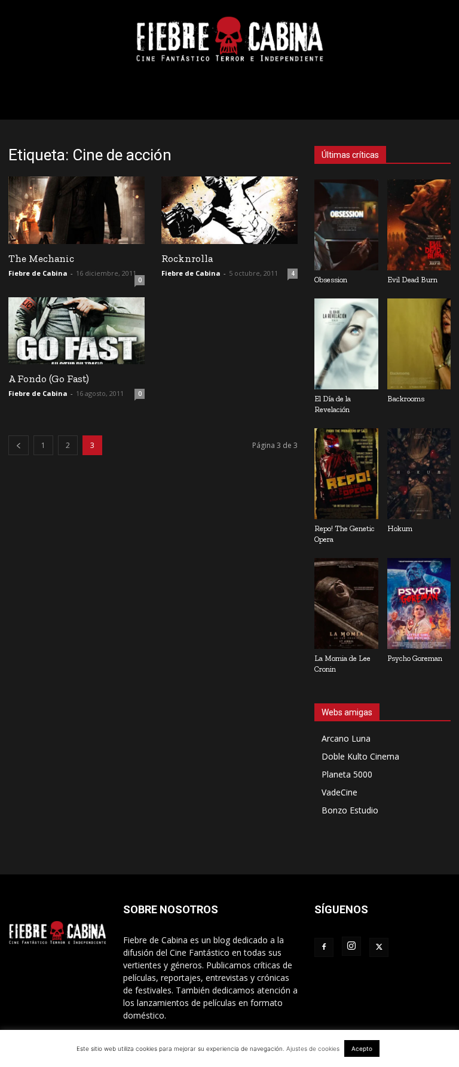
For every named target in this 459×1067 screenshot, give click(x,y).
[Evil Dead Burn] (419, 224)
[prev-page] (18, 445)
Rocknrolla (187, 258)
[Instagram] (351, 946)
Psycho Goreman (414, 658)
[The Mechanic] (76, 210)
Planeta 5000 (347, 774)
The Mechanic (41, 258)
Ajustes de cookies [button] (312, 1048)
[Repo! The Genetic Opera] (346, 473)
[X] (378, 947)
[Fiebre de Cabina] (229, 39)
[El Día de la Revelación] (346, 343)
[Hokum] (419, 473)
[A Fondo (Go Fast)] (76, 331)
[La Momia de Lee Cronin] (346, 603)
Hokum (399, 528)
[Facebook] (323, 947)
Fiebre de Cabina (38, 273)
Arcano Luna (346, 738)
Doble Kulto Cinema (360, 756)
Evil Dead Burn (412, 279)
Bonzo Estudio (350, 810)
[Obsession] (346, 224)
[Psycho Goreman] (419, 603)
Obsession (330, 279)
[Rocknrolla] (229, 210)
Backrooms (405, 398)
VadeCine (339, 792)
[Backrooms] (419, 343)
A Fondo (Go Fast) (48, 379)
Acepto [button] (361, 1048)
